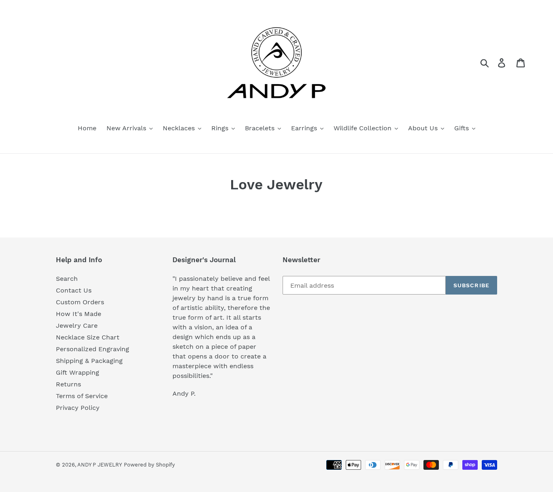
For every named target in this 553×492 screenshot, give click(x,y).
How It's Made (78, 314)
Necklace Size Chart (87, 337)
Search (67, 278)
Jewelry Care (77, 325)
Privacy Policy (78, 407)
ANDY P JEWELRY (99, 465)
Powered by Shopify (149, 465)
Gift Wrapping (77, 372)
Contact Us (73, 290)
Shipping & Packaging (89, 361)
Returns (68, 384)
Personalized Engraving (92, 349)
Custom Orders (80, 302)
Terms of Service (82, 396)
